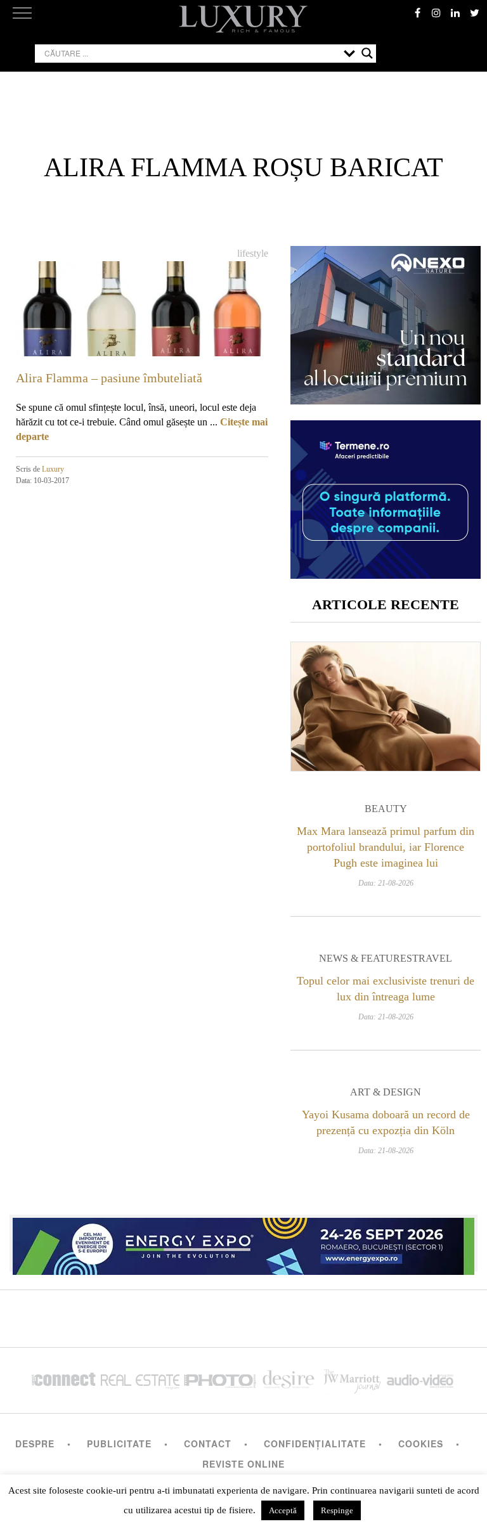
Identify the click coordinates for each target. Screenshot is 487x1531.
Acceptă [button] (283, 1510)
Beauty (386, 808)
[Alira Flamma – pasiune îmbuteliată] (142, 332)
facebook (417, 12)
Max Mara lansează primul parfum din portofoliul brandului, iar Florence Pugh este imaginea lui (385, 847)
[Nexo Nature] (385, 399)
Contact (207, 1443)
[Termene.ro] (385, 574)
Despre (35, 1443)
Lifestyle (252, 253)
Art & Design (385, 1092)
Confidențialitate (315, 1443)
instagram (436, 12)
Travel (432, 958)
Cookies (420, 1443)
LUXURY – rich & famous (243, 19)
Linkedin (455, 12)
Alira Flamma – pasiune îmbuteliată (109, 378)
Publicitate (119, 1443)
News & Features (365, 958)
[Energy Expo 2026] (243, 1243)
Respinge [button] (337, 1510)
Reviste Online (243, 1463)
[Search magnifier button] (367, 53)
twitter (474, 12)
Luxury (53, 469)
